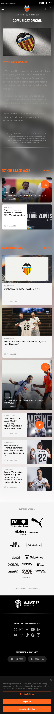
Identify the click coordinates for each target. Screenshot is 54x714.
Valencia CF (19, 15)
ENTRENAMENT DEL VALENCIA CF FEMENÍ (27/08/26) (24, 401)
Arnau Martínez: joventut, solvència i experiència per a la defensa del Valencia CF (14, 450)
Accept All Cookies (27, 709)
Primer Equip (9, 286)
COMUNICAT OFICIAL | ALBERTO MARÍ (22, 289)
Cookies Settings (27, 694)
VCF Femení (8, 398)
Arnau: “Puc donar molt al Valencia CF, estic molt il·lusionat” (25, 342)
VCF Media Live (9, 416)
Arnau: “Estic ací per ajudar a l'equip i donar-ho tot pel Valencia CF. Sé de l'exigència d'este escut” (14, 478)
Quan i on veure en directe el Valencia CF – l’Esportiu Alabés (14, 213)
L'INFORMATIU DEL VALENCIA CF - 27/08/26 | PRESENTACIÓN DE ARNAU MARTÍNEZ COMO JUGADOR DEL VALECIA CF (14, 426)
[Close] (51, 680)
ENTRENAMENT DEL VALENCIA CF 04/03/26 (25, 195)
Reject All (27, 702)
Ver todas (46, 170)
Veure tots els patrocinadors (27, 588)
